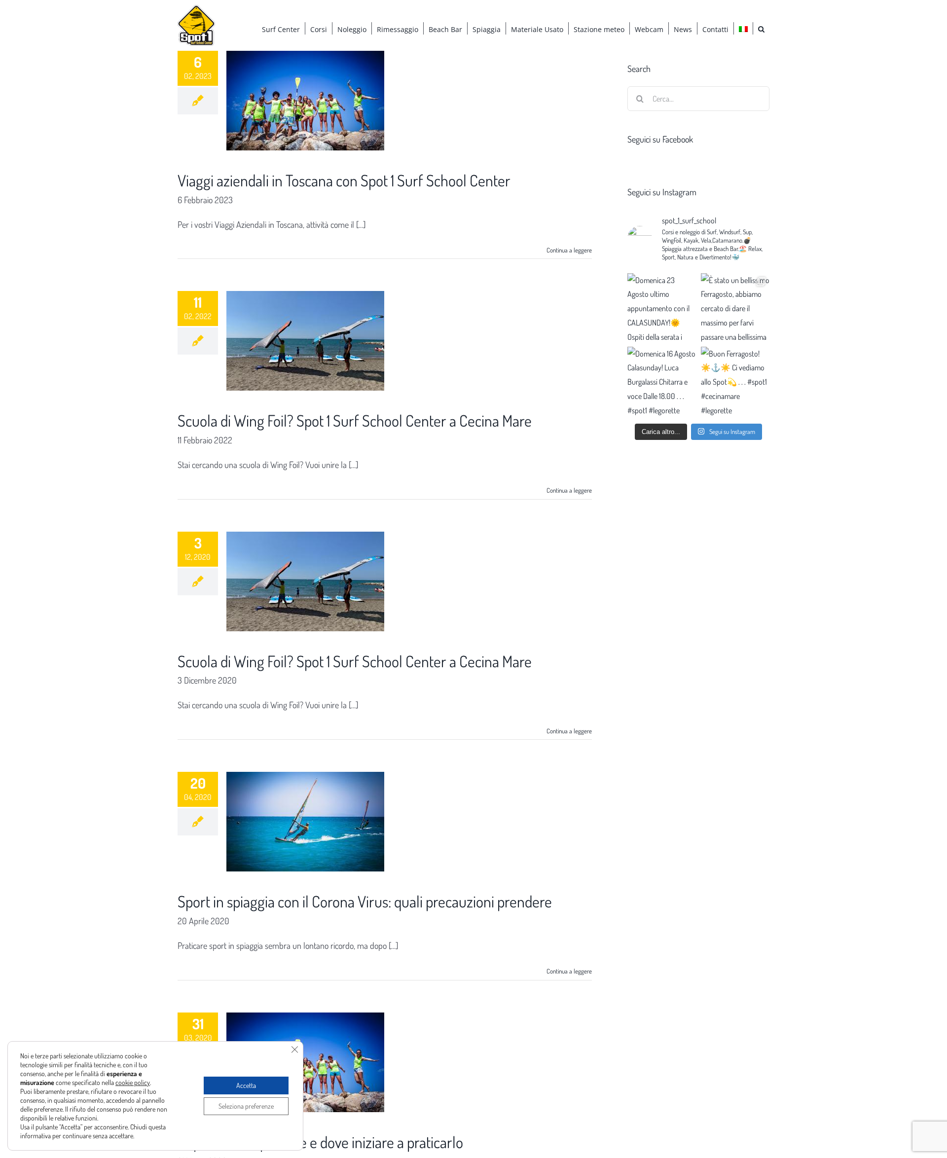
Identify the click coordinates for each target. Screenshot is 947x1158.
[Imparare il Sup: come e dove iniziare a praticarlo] (305, 1062)
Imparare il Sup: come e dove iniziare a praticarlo (320, 1142)
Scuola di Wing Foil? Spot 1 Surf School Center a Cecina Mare (355, 420)
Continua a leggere (569, 250)
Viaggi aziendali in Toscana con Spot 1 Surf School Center (344, 180)
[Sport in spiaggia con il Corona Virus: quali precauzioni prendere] (305, 821)
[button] (761, 28)
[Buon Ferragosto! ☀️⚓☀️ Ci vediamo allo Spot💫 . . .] (735, 381)
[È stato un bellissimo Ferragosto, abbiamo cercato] (735, 307)
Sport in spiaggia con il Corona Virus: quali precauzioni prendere (365, 901)
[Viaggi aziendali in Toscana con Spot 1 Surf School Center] (305, 100)
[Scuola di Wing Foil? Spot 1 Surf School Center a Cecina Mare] (305, 341)
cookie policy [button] (132, 1082)
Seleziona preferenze (246, 1106)
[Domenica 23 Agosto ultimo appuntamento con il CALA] (661, 307)
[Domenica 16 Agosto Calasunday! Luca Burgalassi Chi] (661, 381)
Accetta (246, 1085)
